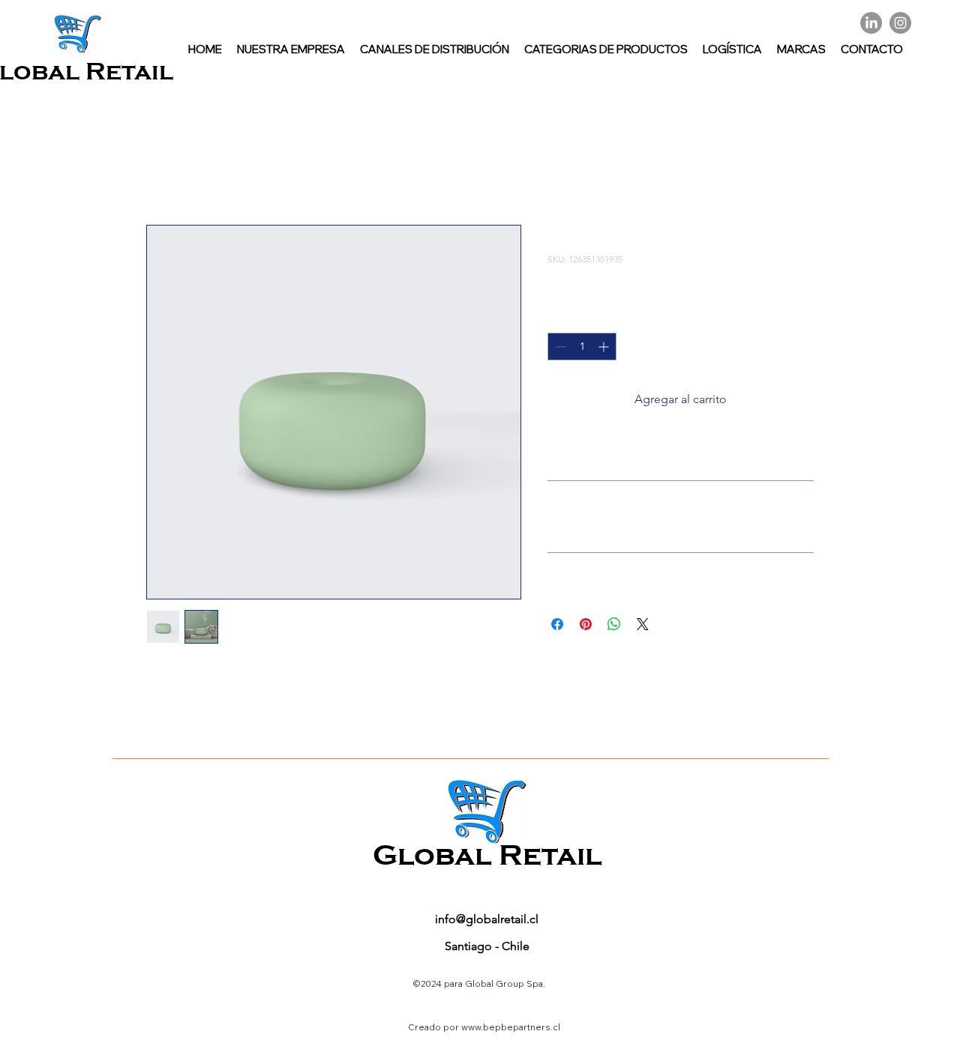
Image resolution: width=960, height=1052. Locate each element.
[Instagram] (900, 23)
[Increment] (605, 346)
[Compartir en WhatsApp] (614, 624)
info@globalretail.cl (486, 919)
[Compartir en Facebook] (557, 624)
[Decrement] (559, 346)
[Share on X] (643, 624)
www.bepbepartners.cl (510, 1027)
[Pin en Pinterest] (586, 624)
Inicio (161, 170)
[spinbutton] (582, 346)
